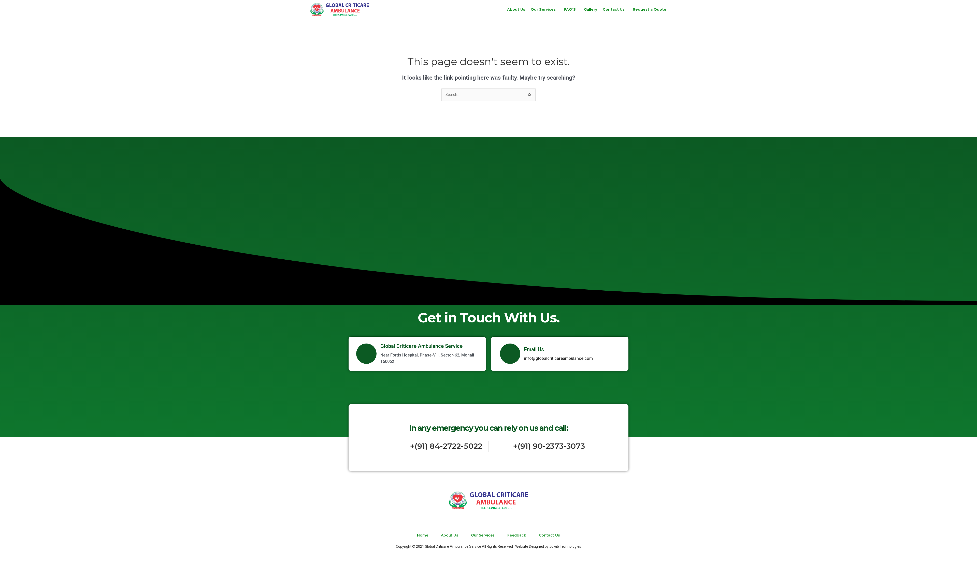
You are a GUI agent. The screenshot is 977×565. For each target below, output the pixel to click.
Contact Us (614, 9)
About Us (516, 9)
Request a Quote (649, 9)
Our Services (543, 9)
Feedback (516, 535)
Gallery (590, 9)
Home (422, 535)
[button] (544, 9)
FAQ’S (570, 9)
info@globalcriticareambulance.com (558, 358)
